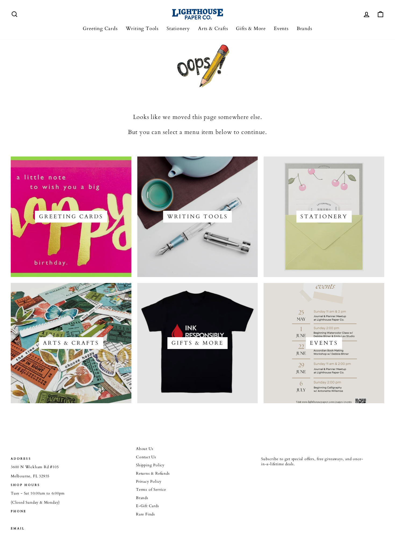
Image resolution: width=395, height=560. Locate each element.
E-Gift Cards (147, 506)
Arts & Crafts (213, 28)
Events (281, 28)
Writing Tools (142, 28)
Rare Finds (145, 514)
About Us (144, 448)
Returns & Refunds (153, 473)
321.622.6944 (22, 519)
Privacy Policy (148, 481)
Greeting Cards (100, 28)
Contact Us (146, 457)
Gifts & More (251, 28)
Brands (304, 28)
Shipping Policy (150, 465)
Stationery (178, 28)
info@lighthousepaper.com (35, 537)
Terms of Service (151, 489)
